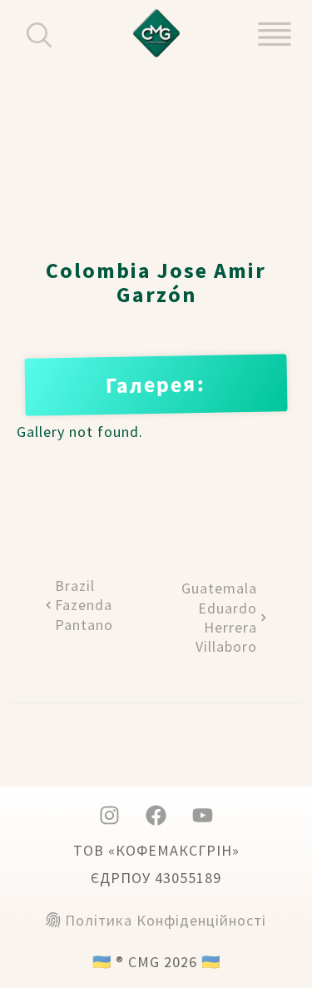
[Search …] (43, 33)
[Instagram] (110, 816)
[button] (274, 33)
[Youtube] (203, 816)
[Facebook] (156, 816)
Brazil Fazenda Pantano (84, 605)
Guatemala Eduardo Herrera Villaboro (219, 617)
